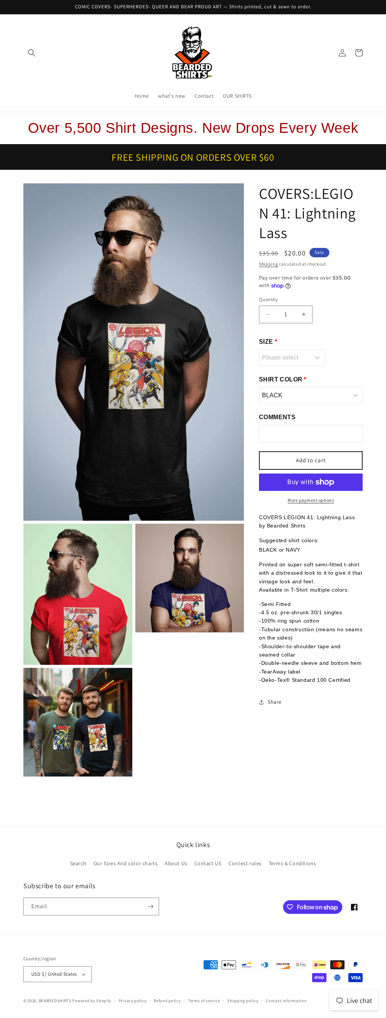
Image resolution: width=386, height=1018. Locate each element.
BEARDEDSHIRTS (55, 1000)
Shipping (268, 264)
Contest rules (245, 863)
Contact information (286, 1000)
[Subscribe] (150, 906)
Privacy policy (133, 1000)
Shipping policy (243, 1000)
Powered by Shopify (91, 1000)
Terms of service (204, 1000)
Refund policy (167, 1000)
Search (78, 863)
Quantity (268, 299)
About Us (176, 863)
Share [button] (275, 701)
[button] (31, 53)
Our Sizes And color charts (125, 863)
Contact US (208, 863)
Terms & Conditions (292, 863)
